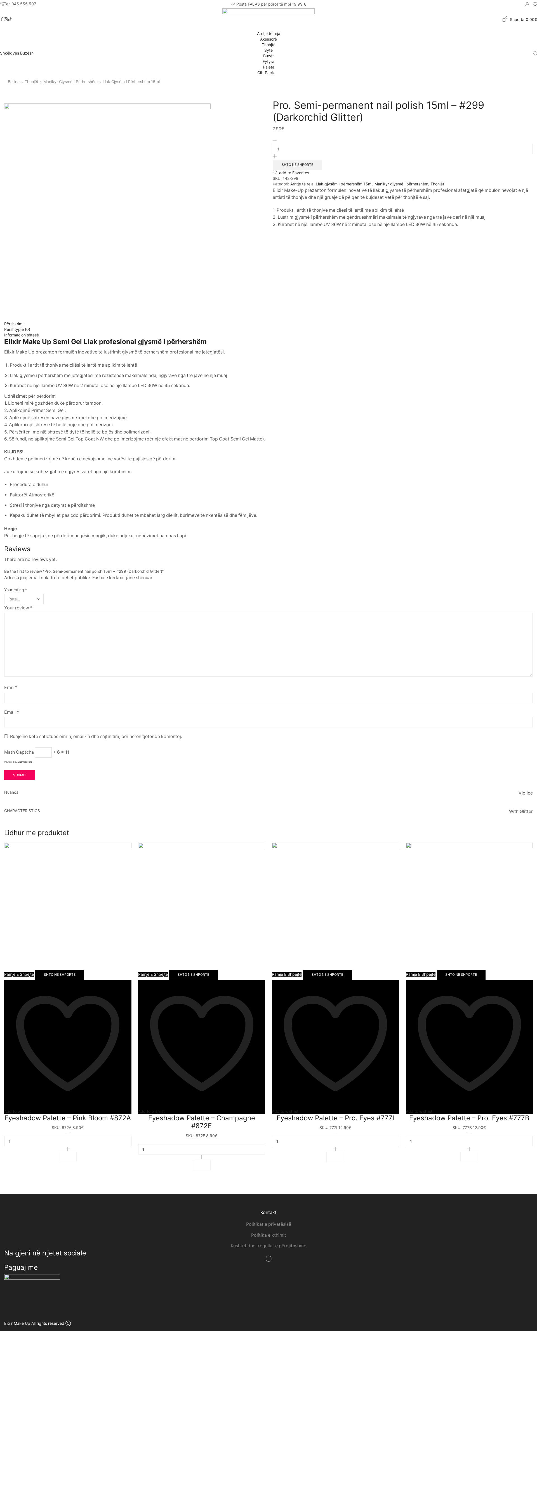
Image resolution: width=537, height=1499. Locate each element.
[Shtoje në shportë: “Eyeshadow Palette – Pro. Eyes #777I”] (335, 1157)
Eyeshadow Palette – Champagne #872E (201, 1122)
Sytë (268, 50)
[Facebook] (2, 19)
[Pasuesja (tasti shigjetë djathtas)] (527, 749)
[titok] (6, 19)
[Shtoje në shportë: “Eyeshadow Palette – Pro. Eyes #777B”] (469, 1157)
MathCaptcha (25, 761)
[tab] (268, 324)
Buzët (268, 55)
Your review (18, 608)
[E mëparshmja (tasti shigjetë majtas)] (10, 749)
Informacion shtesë (21, 335)
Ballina (14, 81)
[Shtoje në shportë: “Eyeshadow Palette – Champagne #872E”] (202, 1165)
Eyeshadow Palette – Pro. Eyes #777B (469, 1118)
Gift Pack (266, 72)
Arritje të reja (268, 33)
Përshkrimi (13, 323)
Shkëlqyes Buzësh (17, 53)
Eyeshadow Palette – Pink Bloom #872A (67, 1118)
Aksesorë (268, 39)
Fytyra (268, 61)
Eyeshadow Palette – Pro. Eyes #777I (335, 1118)
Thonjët (31, 81)
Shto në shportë (297, 164)
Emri (10, 687)
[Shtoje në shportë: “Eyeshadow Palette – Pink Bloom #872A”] (68, 1157)
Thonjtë (268, 44)
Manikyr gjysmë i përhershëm (70, 81)
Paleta (268, 67)
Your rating (15, 589)
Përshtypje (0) (17, 329)
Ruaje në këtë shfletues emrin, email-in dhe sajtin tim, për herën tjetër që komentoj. (96, 736)
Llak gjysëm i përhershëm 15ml (131, 81)
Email (11, 712)
